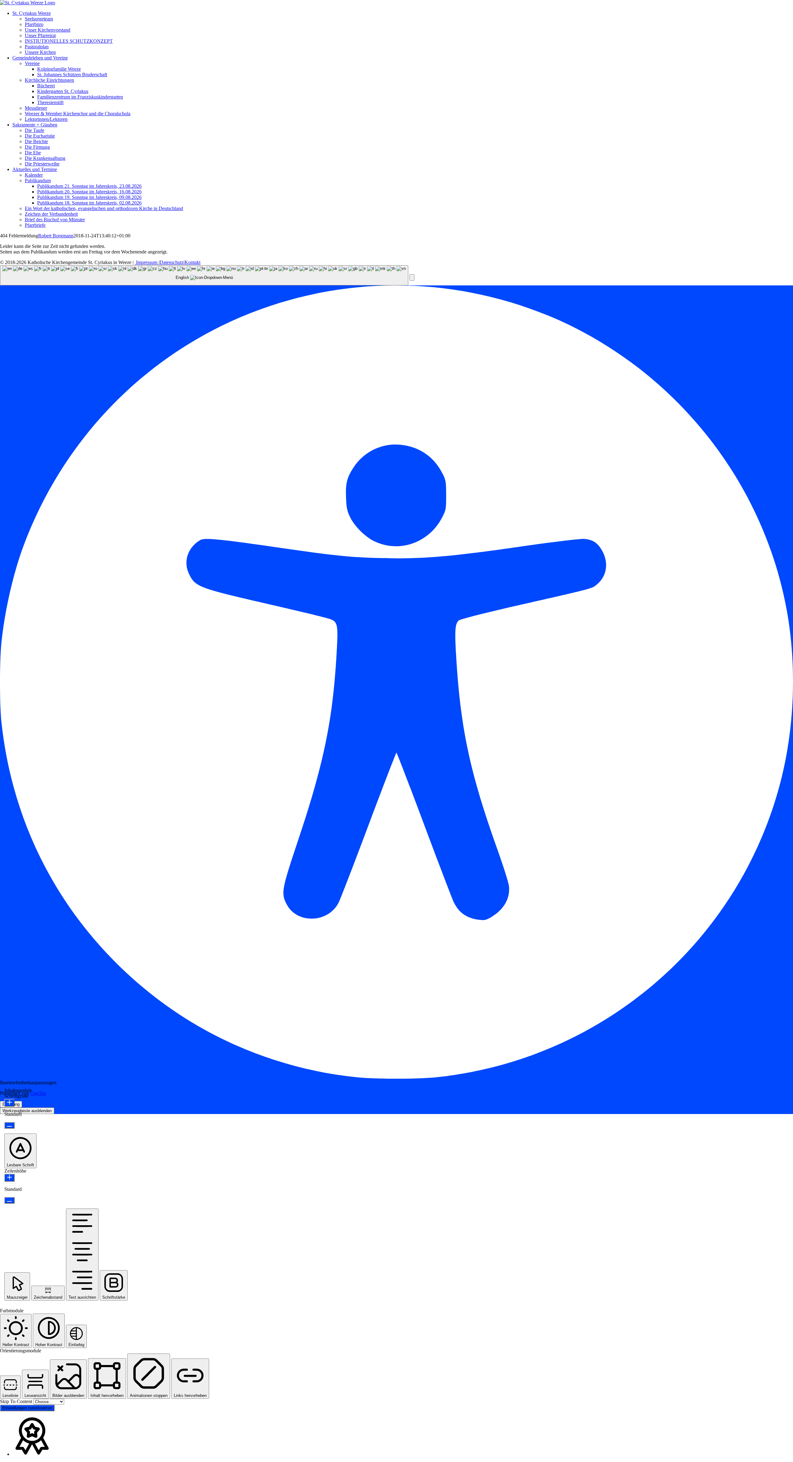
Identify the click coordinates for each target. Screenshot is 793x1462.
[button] (412, 277)
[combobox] (204, 275)
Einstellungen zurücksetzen (27, 1408)
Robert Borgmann (55, 235)
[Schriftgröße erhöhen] (9, 1103)
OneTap (38, 1093)
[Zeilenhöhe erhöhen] (9, 1178)
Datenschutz (172, 262)
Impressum (147, 262)
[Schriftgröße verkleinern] (9, 1125)
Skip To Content (16, 1401)
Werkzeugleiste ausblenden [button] (27, 1110)
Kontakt (192, 262)
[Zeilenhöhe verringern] (9, 1200)
